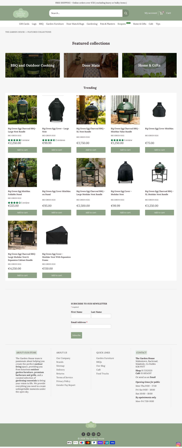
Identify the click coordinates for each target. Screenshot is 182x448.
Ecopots (124, 23)
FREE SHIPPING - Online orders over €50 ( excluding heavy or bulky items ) (91, 2)
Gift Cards (24, 23)
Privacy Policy (63, 381)
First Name (76, 312)
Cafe (151, 23)
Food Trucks (102, 373)
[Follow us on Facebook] (83, 434)
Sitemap (60, 365)
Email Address (79, 322)
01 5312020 (146, 370)
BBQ (41, 23)
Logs (34, 23)
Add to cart (22, 150)
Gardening (92, 23)
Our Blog (100, 365)
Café (98, 369)
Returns (60, 373)
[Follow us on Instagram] (93, 434)
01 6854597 (146, 373)
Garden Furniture (55, 23)
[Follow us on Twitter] (88, 434)
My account (151, 12)
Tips (158, 23)
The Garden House (15, 32)
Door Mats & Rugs (75, 23)
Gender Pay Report (65, 385)
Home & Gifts (139, 23)
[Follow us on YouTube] (98, 434)
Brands (59, 362)
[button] (14, 140)
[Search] (125, 13)
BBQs (99, 362)
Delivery (60, 369)
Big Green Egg (14, 135)
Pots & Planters (107, 23)
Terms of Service (64, 377)
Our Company (63, 358)
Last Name (96, 312)
